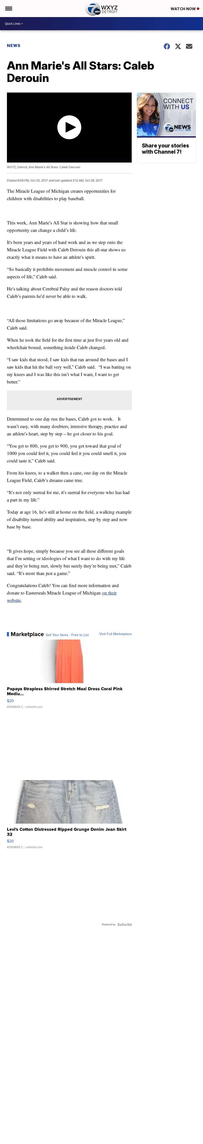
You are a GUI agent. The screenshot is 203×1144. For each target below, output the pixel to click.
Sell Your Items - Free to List (67, 635)
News (14, 45)
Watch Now (184, 8)
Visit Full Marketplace (115, 634)
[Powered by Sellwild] (124, 924)
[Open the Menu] (8, 8)
